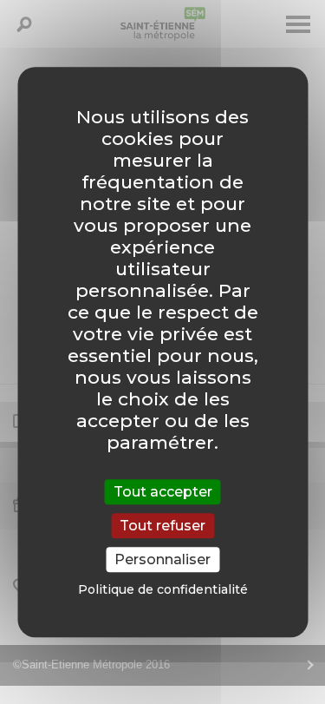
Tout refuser (162, 525)
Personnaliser (162, 559)
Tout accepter (163, 492)
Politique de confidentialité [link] (163, 589)
